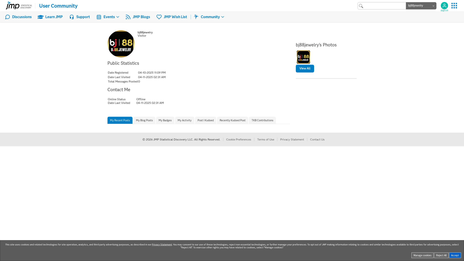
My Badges (165, 120)
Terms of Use (265, 139)
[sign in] (444, 5)
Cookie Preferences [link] (238, 139)
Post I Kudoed (206, 120)
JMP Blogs (141, 17)
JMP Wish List (175, 17)
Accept (455, 255)
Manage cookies (422, 255)
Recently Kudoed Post (233, 120)
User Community (58, 6)
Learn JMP (54, 17)
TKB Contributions (262, 120)
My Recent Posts (120, 120)
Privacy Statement (292, 139)
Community (210, 17)
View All (304, 68)
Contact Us (317, 139)
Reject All (441, 255)
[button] (303, 57)
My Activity (185, 120)
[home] (19, 5)
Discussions (22, 17)
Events (109, 17)
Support (83, 17)
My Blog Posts (144, 120)
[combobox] (382, 5)
